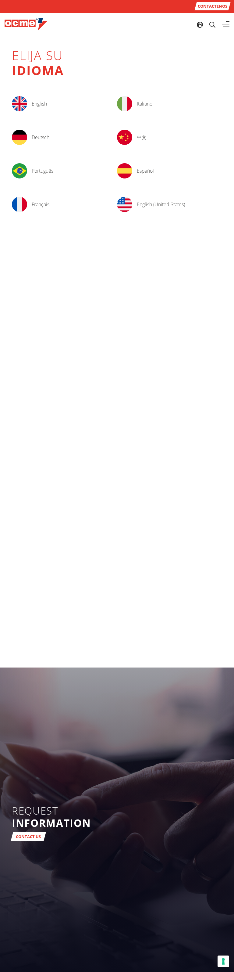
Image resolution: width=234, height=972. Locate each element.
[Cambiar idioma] (200, 24)
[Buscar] (212, 24)
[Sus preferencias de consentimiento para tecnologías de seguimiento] (223, 961)
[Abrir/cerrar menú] (225, 24)
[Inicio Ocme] (26, 23)
